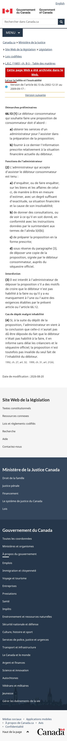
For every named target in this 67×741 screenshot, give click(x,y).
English (60, 3)
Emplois (7, 563)
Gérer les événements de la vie (21, 701)
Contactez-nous (12, 446)
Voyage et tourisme (14, 578)
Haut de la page (12, 732)
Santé (5, 601)
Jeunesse (7, 693)
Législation (45, 49)
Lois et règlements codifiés (18, 423)
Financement (10, 493)
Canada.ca (9, 42)
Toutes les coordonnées (17, 538)
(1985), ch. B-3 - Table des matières (30, 63)
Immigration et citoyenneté (19, 570)
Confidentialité (14, 726)
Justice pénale (10, 486)
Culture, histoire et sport (17, 632)
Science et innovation (15, 670)
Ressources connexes (15, 416)
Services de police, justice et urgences (25, 639)
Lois (4, 509)
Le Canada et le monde (16, 655)
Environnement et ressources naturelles (27, 616)
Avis (41, 723)
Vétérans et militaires (15, 685)
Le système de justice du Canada (22, 501)
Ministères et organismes (18, 546)
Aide (5, 439)
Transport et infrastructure (19, 647)
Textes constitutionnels (16, 408)
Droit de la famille (13, 478)
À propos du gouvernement (19, 554)
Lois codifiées (13, 56)
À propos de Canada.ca (19, 723)
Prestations (9, 593)
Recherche (8, 431)
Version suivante (35, 95)
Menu (14, 32)
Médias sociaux (11, 719)
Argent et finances (13, 662)
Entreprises (9, 586)
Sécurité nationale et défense (20, 624)
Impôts (6, 609)
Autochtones (10, 678)
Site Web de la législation (20, 49)
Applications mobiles (39, 719)
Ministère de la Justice (32, 42)
